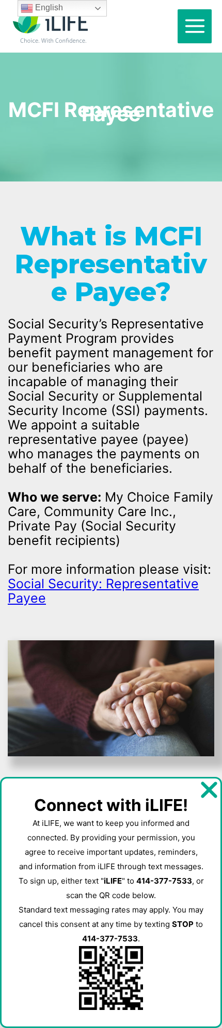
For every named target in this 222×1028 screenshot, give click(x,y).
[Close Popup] (209, 790)
